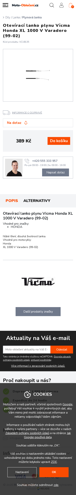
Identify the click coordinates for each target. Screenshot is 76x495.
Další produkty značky (38, 311)
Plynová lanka (32, 17)
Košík (72, 6)
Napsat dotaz (55, 172)
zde (56, 485)
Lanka (16, 17)
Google (67, 404)
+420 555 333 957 (44, 161)
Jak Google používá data (47, 435)
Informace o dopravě (27, 112)
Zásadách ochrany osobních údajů (27, 433)
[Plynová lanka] (38, 75)
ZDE (54, 462)
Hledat (52, 5)
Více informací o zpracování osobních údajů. (38, 366)
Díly (7, 17)
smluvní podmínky (41, 360)
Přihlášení (61, 5)
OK (54, 472)
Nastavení (22, 472)
